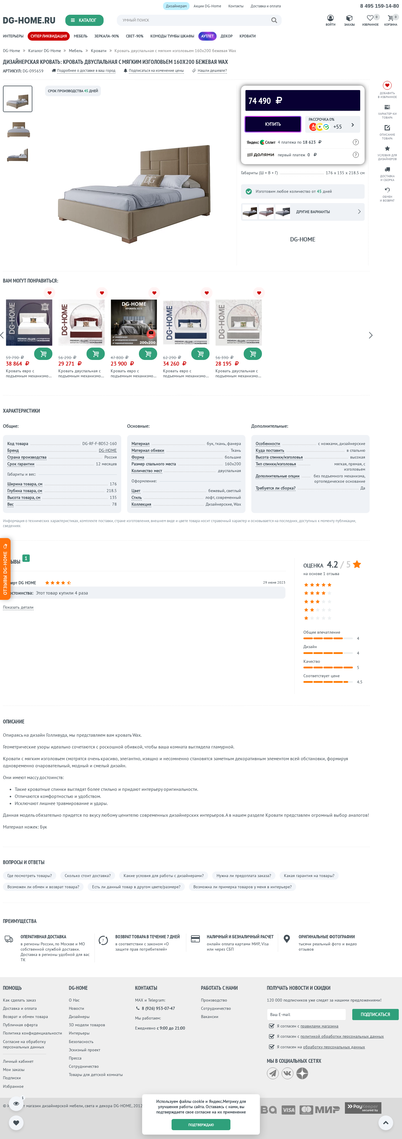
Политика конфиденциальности (32, 1033)
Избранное (13, 1086)
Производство (214, 1000)
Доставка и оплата (266, 6)
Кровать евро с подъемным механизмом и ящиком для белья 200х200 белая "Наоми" (28, 378)
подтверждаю (201, 1125)
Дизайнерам (176, 6)
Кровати (248, 36)
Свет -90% (134, 36)
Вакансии (209, 1016)
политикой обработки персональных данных (342, 1036)
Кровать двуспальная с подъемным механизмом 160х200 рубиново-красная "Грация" (81, 378)
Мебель (80, 36)
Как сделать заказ (19, 1000)
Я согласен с (307, 1026)
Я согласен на (320, 1047)
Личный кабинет (18, 1061)
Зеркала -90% (106, 36)
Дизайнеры (79, 1016)
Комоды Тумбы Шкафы (172, 36)
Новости (76, 1008)
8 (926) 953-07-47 (158, 1008)
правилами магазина (319, 1026)
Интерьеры (13, 36)
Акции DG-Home (207, 6)
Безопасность (81, 1041)
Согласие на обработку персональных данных (24, 1044)
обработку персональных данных (334, 1047)
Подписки (12, 1077)
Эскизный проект (84, 1049)
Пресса (75, 1058)
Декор (226, 36)
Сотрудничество (84, 1066)
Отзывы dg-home (5, 572)
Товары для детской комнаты (96, 1074)
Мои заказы (13, 1069)
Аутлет (207, 36)
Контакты (236, 6)
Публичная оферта (20, 1024)
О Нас (74, 1000)
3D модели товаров (87, 1024)
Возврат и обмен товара (25, 1016)
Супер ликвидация (49, 36)
